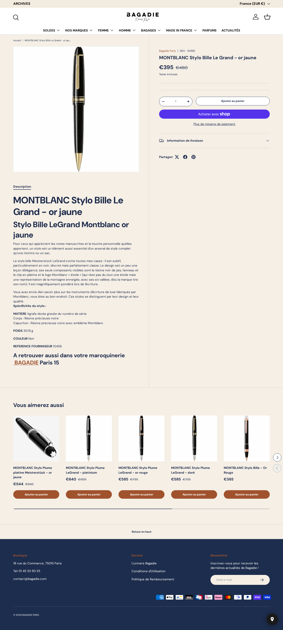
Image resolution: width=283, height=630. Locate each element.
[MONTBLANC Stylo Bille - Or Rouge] (247, 438)
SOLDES (49, 30)
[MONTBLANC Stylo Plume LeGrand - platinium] (89, 438)
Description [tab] (22, 187)
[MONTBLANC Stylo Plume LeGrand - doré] (194, 438)
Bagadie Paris (167, 51)
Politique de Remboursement (153, 579)
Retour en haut (141, 531)
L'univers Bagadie (144, 563)
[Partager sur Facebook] (185, 157)
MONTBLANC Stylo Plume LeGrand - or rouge (138, 470)
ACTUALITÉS (230, 30)
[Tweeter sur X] (177, 157)
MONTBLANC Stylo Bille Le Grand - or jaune (48, 40)
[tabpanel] (76, 281)
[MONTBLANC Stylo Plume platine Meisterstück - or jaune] (36, 438)
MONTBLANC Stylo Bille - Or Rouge (245, 470)
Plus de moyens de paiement (214, 124)
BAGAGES (148, 30)
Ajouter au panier (232, 101)
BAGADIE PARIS (30, 614)
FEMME (103, 30)
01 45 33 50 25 (29, 571)
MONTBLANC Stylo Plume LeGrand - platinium (85, 470)
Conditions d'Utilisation (149, 571)
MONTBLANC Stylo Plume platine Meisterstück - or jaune (32, 472)
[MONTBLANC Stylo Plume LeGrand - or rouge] (141, 438)
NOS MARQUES (76, 30)
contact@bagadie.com (29, 579)
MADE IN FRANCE (179, 30)
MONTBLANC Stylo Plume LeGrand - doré (190, 470)
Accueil (17, 40)
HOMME (125, 30)
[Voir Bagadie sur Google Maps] (272, 619)
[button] (267, 16)
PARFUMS (209, 30)
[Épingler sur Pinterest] (193, 157)
